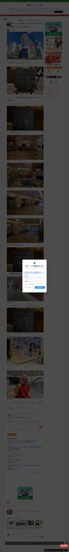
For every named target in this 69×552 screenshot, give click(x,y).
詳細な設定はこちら (34, 290)
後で (29, 287)
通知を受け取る (40, 287)
